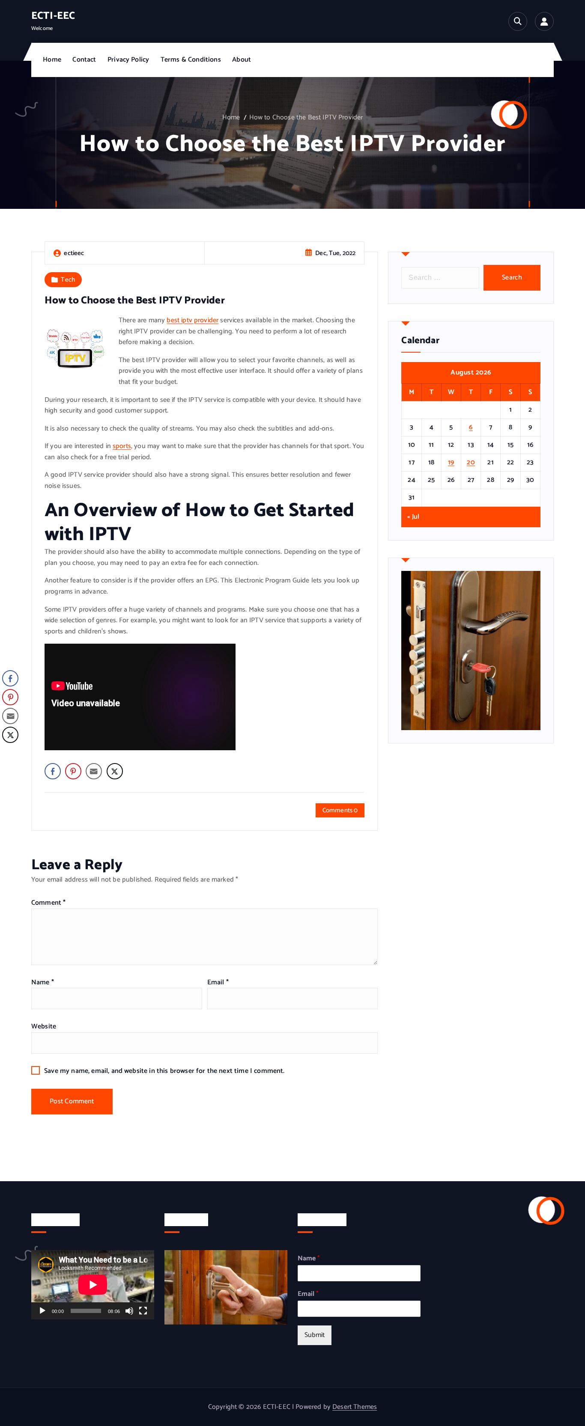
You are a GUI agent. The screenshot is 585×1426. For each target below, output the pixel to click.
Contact (84, 59)
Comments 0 (340, 810)
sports (122, 446)
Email (218, 982)
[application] (92, 1284)
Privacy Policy (128, 59)
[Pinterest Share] (73, 771)
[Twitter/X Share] (115, 771)
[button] (10, 752)
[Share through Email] (94, 771)
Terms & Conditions (191, 59)
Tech (68, 279)
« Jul (413, 517)
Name (42, 982)
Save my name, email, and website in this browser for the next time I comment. (164, 1071)
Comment (48, 903)
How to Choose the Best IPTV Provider (306, 117)
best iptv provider (192, 320)
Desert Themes (354, 1407)
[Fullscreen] (143, 1311)
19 (451, 462)
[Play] (42, 1311)
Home (52, 59)
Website (43, 1026)
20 (471, 462)
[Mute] (129, 1311)
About (241, 59)
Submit (314, 1335)
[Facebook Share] (53, 771)
